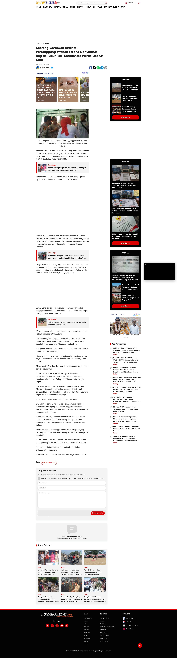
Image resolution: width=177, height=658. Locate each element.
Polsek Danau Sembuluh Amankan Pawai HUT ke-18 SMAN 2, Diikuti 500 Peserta (126, 429)
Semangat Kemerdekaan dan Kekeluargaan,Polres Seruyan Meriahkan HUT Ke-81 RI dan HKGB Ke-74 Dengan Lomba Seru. (125, 440)
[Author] (37, 67)
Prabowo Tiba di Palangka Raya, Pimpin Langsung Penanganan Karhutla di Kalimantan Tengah (125, 419)
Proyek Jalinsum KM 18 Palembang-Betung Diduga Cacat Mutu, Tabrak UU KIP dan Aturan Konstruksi (130, 289)
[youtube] (62, 625)
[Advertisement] (88, 25)
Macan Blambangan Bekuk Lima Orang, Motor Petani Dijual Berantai (129, 110)
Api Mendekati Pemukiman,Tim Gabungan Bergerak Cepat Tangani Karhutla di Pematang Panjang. (126, 350)
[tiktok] (66, 625)
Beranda (39, 43)
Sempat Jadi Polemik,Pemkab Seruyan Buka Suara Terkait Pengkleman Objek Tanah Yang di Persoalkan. (125, 371)
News (47, 43)
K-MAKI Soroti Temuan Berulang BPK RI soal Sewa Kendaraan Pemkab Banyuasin (125, 236)
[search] (106, 2)
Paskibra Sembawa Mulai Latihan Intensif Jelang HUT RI (130, 98)
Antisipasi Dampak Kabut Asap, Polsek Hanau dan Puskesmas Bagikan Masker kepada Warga (67, 257)
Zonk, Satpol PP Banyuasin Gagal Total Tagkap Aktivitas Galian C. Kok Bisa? (130, 299)
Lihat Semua (125, 117)
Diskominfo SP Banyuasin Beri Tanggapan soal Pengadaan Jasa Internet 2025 (124, 185)
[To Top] (140, 645)
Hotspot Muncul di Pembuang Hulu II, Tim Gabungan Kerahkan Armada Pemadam (48, 600)
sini (87, 454)
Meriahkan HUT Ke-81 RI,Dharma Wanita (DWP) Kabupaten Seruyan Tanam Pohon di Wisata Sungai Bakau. (125, 361)
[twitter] (52, 625)
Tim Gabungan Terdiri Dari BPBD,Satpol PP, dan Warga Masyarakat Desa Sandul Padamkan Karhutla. (126, 400)
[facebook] (47, 625)
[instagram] (57, 625)
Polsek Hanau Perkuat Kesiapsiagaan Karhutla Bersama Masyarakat (67, 324)
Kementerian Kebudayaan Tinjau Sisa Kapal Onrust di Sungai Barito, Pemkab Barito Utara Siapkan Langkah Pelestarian (127, 381)
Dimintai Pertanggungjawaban (49, 462)
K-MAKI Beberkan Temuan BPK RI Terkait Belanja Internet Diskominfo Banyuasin (125, 211)
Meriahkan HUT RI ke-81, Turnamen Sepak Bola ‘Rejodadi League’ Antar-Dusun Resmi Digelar (130, 90)
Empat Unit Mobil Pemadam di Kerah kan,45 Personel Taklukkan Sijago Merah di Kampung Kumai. (127, 389)
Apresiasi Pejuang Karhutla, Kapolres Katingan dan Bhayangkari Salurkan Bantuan (67, 169)
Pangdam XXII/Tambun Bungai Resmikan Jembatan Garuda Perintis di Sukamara (95, 599)
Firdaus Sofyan (45, 67)
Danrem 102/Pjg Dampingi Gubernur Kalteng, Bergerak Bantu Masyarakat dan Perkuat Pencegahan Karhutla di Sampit (71, 601)
